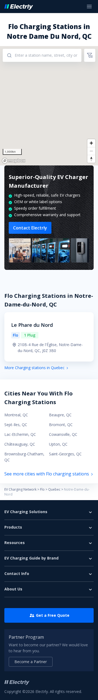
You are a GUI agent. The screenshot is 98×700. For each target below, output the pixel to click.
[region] (49, 105)
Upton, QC (58, 444)
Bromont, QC (61, 424)
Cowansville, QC (63, 434)
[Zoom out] (91, 151)
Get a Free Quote (52, 615)
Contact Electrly (30, 228)
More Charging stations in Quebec (34, 367)
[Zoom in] (91, 143)
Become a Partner (30, 661)
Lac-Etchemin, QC (20, 434)
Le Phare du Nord (32, 325)
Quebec (54, 489)
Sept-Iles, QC (15, 424)
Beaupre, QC (60, 414)
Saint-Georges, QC (65, 453)
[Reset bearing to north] (91, 159)
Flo (42, 489)
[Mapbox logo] (14, 161)
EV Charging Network (20, 489)
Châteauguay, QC (19, 444)
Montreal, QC (16, 414)
